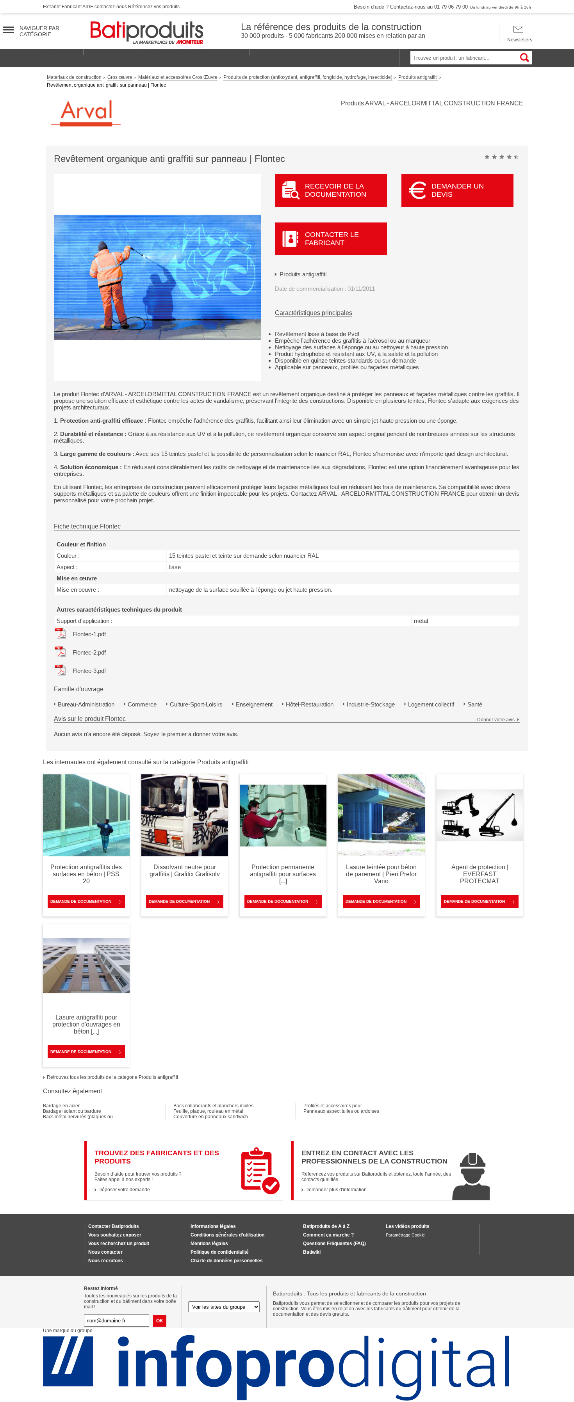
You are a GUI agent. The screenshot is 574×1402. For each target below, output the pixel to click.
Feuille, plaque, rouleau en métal (208, 1111)
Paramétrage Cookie (405, 1235)
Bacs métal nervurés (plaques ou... (79, 1116)
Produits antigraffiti (303, 274)
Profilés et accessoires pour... (334, 1105)
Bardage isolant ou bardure (72, 1111)
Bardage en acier (61, 1105)
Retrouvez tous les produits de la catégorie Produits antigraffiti (112, 1077)
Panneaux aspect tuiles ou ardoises (341, 1111)
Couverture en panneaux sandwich (210, 1116)
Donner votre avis (496, 719)
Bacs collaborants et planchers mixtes (213, 1105)
